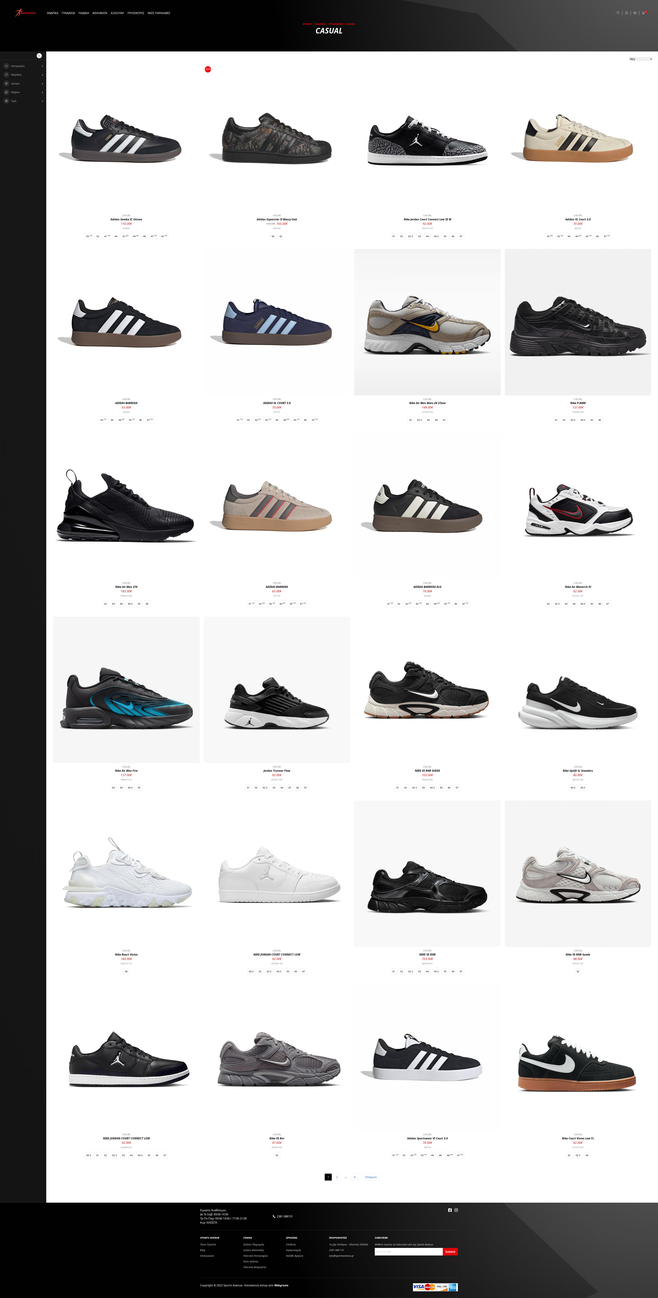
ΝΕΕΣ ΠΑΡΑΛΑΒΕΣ (159, 13)
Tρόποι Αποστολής (253, 1250)
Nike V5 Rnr (276, 1138)
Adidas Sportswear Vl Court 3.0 (427, 1138)
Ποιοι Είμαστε (208, 1244)
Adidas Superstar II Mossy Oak (277, 219)
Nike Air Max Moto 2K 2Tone (427, 403)
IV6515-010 (427, 228)
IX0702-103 (577, 963)
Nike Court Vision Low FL (578, 1138)
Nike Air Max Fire (126, 771)
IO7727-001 (578, 1147)
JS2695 (126, 412)
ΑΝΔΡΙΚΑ (52, 13)
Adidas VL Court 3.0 (578, 219)
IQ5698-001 (126, 1147)
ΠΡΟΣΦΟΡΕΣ (135, 13)
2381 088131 (285, 1216)
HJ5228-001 (427, 963)
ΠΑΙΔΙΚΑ (83, 13)
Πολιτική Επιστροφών (255, 1255)
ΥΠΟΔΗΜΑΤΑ (335, 24)
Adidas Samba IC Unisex (126, 219)
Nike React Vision (126, 954)
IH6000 (126, 228)
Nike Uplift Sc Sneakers (578, 771)
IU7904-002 (427, 412)
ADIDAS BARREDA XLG (427, 587)
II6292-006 (277, 1147)
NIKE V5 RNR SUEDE (427, 771)
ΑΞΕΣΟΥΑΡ (117, 13)
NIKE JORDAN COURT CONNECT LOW (276, 954)
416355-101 (578, 595)
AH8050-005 (126, 595)
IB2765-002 (577, 779)
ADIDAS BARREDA (126, 403)
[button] (23, 66)
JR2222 (578, 228)
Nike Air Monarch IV (578, 587)
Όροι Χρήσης (250, 1261)
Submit (450, 1252)
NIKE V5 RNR (427, 954)
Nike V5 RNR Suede (578, 954)
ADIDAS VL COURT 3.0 (277, 403)
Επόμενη (371, 1177)
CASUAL (126, 215)
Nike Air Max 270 (126, 587)
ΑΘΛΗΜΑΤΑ (99, 13)
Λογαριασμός (293, 1250)
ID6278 (427, 1147)
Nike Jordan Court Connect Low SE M (427, 219)
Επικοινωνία (207, 1255)
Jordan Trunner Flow (277, 771)
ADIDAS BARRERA (277, 587)
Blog (202, 1250)
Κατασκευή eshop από (266, 1285)
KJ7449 (427, 595)
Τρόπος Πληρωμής (253, 1244)
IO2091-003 (277, 779)
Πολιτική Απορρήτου (254, 1267)
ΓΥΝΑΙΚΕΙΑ (68, 13)
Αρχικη (307, 24)
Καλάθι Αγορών (294, 1255)
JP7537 (277, 412)
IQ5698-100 (277, 963)
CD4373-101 (126, 963)
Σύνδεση (291, 1244)
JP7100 (277, 595)
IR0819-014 (126, 779)
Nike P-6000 (578, 403)
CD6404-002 (578, 412)
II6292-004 (427, 779)
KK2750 (277, 228)
